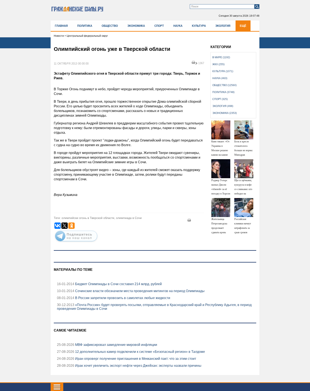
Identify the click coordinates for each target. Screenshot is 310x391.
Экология (222, 25)
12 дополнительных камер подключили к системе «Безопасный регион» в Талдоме (139, 351)
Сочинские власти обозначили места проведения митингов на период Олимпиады (139, 291)
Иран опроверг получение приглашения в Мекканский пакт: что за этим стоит (135, 358)
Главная (61, 25)
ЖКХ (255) (218, 64)
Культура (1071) (222, 71)
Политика (84, 25)
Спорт (159, 25)
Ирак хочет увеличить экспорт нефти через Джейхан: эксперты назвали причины (137, 365)
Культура (199, 25)
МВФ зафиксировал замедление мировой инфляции (115, 345)
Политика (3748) (223, 92)
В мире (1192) (221, 57)
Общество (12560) (224, 85)
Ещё (243, 25)
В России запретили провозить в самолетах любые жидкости (122, 298)
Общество (110, 25)
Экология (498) (222, 106)
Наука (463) (219, 78)
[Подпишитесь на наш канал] (76, 242)
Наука (177, 25)
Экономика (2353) (224, 113)
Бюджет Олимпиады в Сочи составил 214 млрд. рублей (118, 284)
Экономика (136, 25)
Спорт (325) (220, 99)
